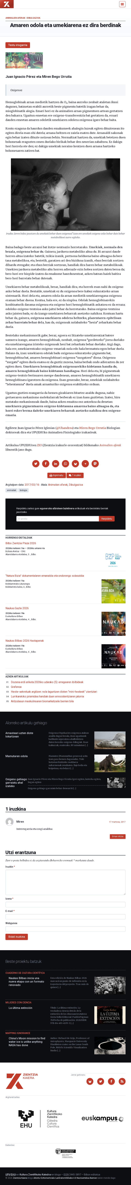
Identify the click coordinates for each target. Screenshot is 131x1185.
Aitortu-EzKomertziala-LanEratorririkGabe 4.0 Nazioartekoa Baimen (65, 1178)
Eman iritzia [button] (117, 836)
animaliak (11, 490)
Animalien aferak (15, 18)
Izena (9, 898)
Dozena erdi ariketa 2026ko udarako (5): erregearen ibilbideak (47, 682)
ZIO (39, 445)
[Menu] (122, 4)
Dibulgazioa (33, 18)
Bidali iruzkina (16, 936)
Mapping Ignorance (17, 1033)
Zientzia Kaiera (20, 1178)
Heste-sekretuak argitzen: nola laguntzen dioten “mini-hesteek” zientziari (54, 691)
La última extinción (20, 1008)
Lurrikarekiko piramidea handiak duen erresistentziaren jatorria (47, 696)
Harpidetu (106, 518)
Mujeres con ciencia (18, 1002)
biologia (23, 490)
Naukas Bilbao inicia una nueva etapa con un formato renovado (26, 982)
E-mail (9, 911)
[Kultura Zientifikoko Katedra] (41, 1119)
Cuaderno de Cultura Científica (25, 973)
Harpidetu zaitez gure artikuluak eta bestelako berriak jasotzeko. (62, 510)
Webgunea (11, 923)
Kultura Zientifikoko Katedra (35, 1174)
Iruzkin (10, 866)
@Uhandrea (64, 428)
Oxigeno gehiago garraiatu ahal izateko (16, 783)
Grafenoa (16, 687)
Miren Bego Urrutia (92, 428)
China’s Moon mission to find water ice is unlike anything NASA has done (27, 1042)
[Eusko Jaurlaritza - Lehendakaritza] (65, 1153)
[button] (35, 463)
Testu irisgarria (17, 45)
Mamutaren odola (16, 756)
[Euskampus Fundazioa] (103, 1119)
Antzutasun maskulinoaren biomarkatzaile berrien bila (42, 701)
